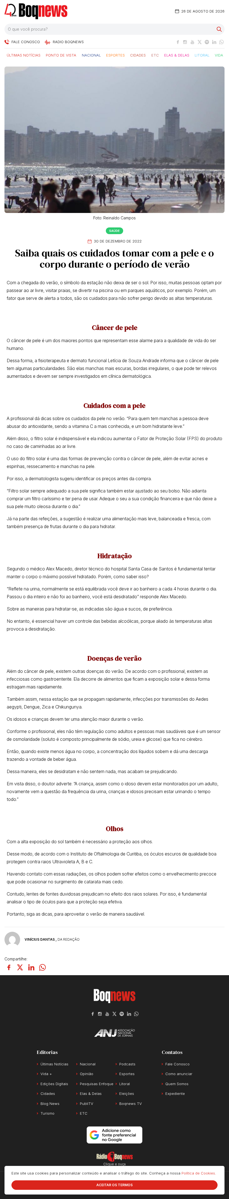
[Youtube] (192, 42)
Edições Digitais (54, 1084)
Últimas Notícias (23, 55)
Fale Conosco (177, 1064)
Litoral (202, 55)
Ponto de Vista (61, 55)
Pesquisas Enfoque (96, 1084)
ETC (155, 55)
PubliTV (86, 1103)
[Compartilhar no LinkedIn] (31, 967)
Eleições (126, 1093)
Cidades (138, 55)
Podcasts (127, 1064)
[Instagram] (185, 42)
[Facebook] (178, 42)
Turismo (47, 1113)
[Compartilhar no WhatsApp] (42, 967)
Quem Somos (177, 1084)
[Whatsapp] (221, 42)
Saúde (114, 231)
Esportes (115, 55)
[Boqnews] (35, 11)
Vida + (221, 55)
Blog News (49, 1103)
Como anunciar (178, 1074)
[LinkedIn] (214, 42)
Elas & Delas (176, 55)
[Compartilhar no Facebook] (8, 967)
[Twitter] (200, 42)
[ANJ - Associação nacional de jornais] (114, 1032)
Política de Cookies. (199, 1173)
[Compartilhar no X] (20, 967)
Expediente (175, 1093)
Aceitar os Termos (114, 1185)
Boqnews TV (130, 1103)
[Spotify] (207, 42)
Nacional (91, 55)
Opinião (86, 1074)
